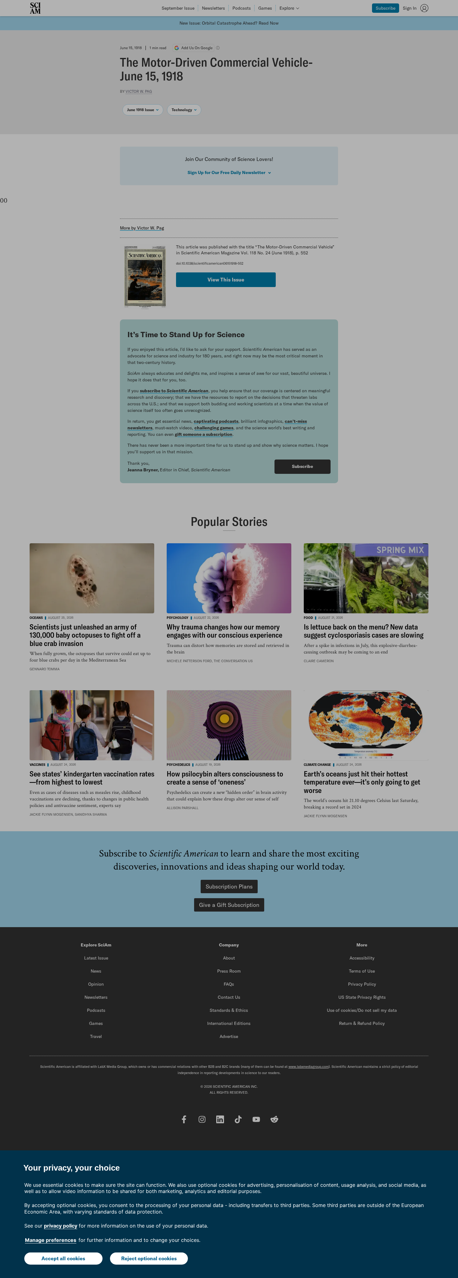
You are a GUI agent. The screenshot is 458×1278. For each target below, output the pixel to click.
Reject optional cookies (149, 1258)
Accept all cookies (63, 1258)
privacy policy (60, 1226)
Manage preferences (50, 1240)
